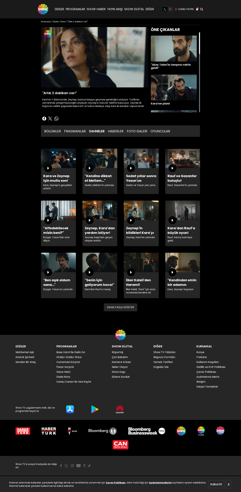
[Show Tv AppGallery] (120, 409)
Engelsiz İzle (161, 367)
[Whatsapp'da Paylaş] (56, 118)
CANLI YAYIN (185, 9)
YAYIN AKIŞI (115, 9)
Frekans (201, 357)
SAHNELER (97, 131)
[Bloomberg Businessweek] (146, 431)
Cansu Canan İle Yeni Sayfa (73, 382)
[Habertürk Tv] (49, 431)
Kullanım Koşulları (207, 362)
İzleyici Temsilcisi (207, 387)
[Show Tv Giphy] (84, 465)
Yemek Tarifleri (163, 362)
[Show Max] (220, 431)
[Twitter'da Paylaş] (50, 119)
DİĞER (150, 9)
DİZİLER (59, 9)
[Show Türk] (201, 431)
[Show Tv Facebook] (61, 465)
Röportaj (117, 352)
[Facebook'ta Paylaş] (44, 119)
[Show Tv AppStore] (70, 409)
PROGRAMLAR (75, 9)
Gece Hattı (63, 372)
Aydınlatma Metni (160, 482)
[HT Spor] (72, 431)
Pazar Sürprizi (65, 367)
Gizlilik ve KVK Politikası (210, 367)
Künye (200, 352)
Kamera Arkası (121, 362)
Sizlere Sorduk (121, 377)
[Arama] (201, 9)
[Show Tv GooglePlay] (95, 409)
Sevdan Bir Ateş (26, 362)
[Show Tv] (43, 9)
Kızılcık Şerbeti (25, 357)
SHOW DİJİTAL (134, 9)
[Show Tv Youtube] (78, 465)
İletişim (200, 382)
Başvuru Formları (164, 357)
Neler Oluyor (120, 367)
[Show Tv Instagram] (72, 465)
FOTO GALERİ (137, 131)
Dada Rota (63, 377)
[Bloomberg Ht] (103, 431)
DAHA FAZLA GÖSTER (120, 307)
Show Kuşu (118, 372)
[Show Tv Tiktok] (89, 465)
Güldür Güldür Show (69, 357)
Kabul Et (216, 484)
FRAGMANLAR (75, 131)
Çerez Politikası (115, 482)
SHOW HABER (96, 9)
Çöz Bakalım (120, 357)
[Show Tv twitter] (66, 465)
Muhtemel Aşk (25, 352)
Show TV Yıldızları (164, 352)
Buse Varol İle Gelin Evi (70, 352)
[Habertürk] (23, 431)
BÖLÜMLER (52, 131)
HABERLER (115, 131)
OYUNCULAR (160, 131)
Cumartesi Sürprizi (68, 362)
